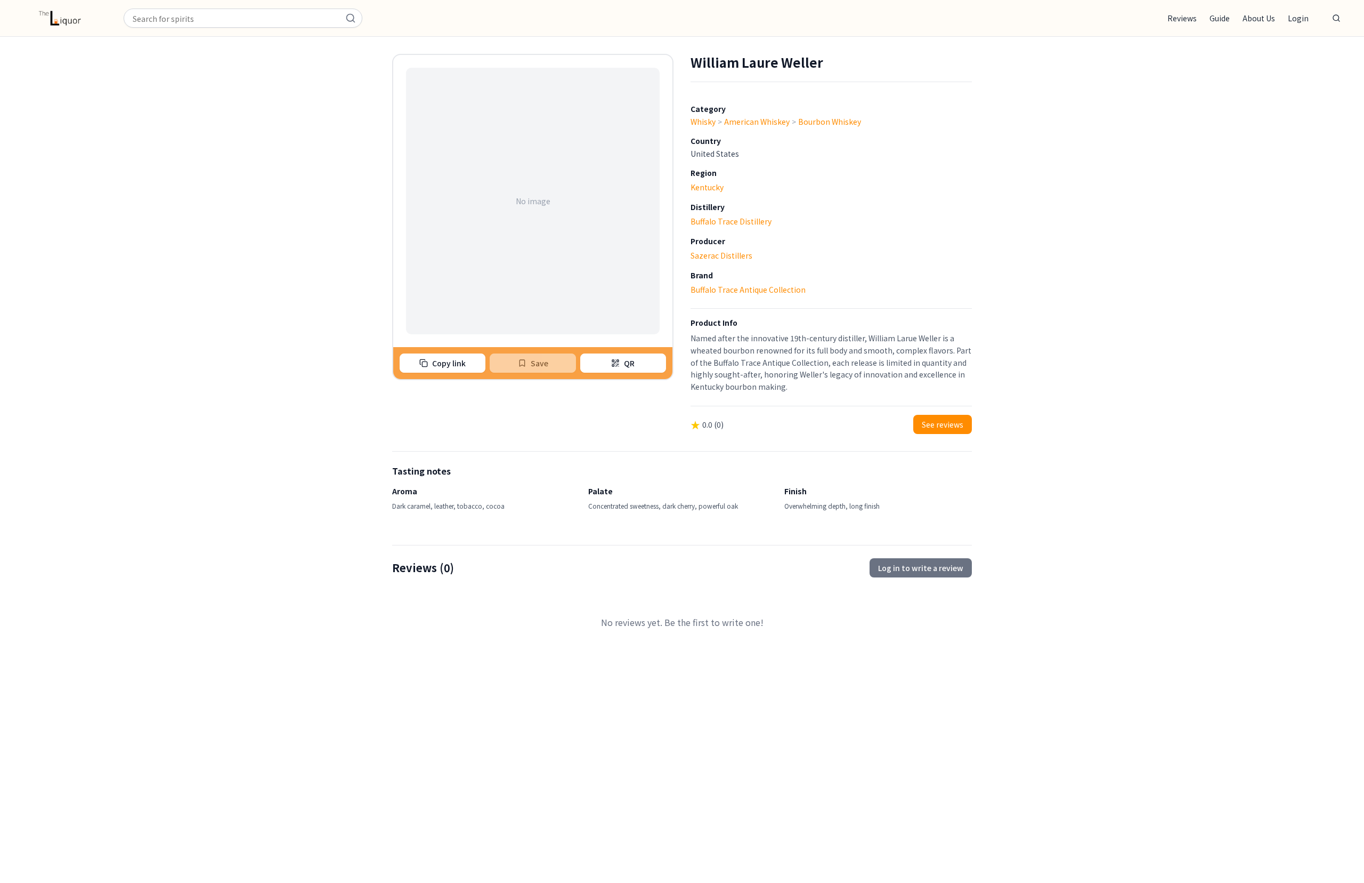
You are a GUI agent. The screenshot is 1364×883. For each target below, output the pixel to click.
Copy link (449, 363)
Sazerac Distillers (721, 255)
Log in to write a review (920, 568)
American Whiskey (757, 121)
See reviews (942, 424)
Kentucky (707, 187)
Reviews (1182, 18)
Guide (1219, 18)
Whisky (703, 121)
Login (1298, 18)
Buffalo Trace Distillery (731, 221)
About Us (1259, 18)
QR (629, 363)
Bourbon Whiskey (829, 121)
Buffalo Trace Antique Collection (748, 289)
